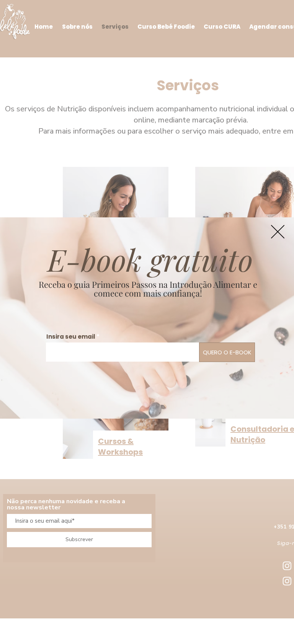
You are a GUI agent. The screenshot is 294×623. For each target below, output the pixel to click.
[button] (277, 231)
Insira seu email (70, 336)
